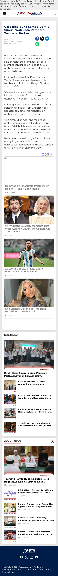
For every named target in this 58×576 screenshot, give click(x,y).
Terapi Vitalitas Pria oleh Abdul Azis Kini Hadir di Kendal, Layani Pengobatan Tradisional (34, 424)
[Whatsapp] (37, 44)
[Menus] (4, 13)
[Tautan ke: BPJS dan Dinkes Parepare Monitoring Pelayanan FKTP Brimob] (10, 386)
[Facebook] (21, 557)
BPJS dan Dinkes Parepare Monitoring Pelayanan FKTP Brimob (32, 383)
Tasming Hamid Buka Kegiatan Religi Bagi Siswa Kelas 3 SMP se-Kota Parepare (27, 480)
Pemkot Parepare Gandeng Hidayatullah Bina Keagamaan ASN (36, 519)
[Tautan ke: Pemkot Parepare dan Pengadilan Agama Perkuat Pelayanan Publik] (10, 508)
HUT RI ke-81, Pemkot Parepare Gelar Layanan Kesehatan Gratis (34, 396)
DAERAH (18, 41)
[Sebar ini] (37, 38)
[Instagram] (31, 557)
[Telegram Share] (47, 38)
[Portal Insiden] (29, 13)
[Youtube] (36, 557)
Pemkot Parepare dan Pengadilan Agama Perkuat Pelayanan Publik (35, 505)
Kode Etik (44, 569)
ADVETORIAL (9, 41)
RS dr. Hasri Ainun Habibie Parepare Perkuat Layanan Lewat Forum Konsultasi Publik (25, 375)
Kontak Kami (8, 572)
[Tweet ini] (42, 38)
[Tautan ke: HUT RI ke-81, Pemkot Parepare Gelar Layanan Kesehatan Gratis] (10, 400)
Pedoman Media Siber (27, 569)
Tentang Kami (8, 569)
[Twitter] (26, 557)
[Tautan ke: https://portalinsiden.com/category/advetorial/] (52, 441)
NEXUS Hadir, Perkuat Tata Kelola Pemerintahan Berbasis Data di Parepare (35, 491)
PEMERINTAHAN (10, 43)
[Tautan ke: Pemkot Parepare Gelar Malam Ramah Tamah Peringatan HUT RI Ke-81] (10, 536)
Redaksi (37, 567)
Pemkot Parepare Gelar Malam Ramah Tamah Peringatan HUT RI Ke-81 (35, 532)
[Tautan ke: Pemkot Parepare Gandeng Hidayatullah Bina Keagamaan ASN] (10, 522)
